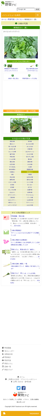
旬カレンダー (9, 351)
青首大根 (12, 141)
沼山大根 (12, 177)
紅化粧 (12, 187)
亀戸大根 (12, 154)
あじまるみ (30, 146)
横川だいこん (12, 202)
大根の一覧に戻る (13, 78)
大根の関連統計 (17, 230)
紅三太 (30, 187)
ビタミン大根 (12, 182)
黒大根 (30, 159)
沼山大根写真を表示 (32, 69)
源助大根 (29, 161)
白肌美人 (12, 172)
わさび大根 (30, 205)
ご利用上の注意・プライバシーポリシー (22, 379)
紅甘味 (12, 184)
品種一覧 (7, 366)
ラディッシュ (30, 202)
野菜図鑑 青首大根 (18, 216)
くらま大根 (12, 159)
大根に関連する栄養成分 (19, 240)
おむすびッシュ (30, 151)
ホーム (3, 19)
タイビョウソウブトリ (11, 71)
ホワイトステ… (12, 195)
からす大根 (30, 154)
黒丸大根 (12, 161)
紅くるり (29, 184)
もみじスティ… (12, 200)
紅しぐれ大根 (12, 189)
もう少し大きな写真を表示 (21, 61)
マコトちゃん (30, 195)
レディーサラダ (12, 205)
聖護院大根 (30, 169)
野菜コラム (8, 363)
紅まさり (12, 192)
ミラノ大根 (30, 197)
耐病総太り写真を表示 (11, 69)
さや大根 (29, 164)
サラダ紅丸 (12, 167)
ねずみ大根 (30, 177)
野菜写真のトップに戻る (30, 78)
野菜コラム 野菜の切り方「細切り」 (24, 249)
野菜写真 (11, 19)
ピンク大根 (30, 182)
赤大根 (30, 141)
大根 (12, 174)
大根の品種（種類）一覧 (19, 264)
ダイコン (19, 19)
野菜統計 (7, 357)
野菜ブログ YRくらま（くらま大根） (24, 273)
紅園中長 (29, 189)
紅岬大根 (29, 192)
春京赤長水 (12, 169)
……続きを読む (16, 226)
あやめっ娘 (12, 149)
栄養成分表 (8, 354)
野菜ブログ (8, 369)
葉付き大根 (30, 179)
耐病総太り (21, 114)
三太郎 (30, 167)
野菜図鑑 (7, 348)
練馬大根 (12, 179)
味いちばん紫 (12, 146)
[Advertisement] (21, 95)
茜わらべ (12, 144)
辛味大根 (12, 156)
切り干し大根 (30, 156)
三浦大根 (12, 197)
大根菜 (30, 174)
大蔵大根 (29, 149)
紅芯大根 (12, 164)
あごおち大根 (30, 144)
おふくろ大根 (12, 151)
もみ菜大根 (30, 200)
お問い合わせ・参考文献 (22, 381)
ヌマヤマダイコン (32, 71)
